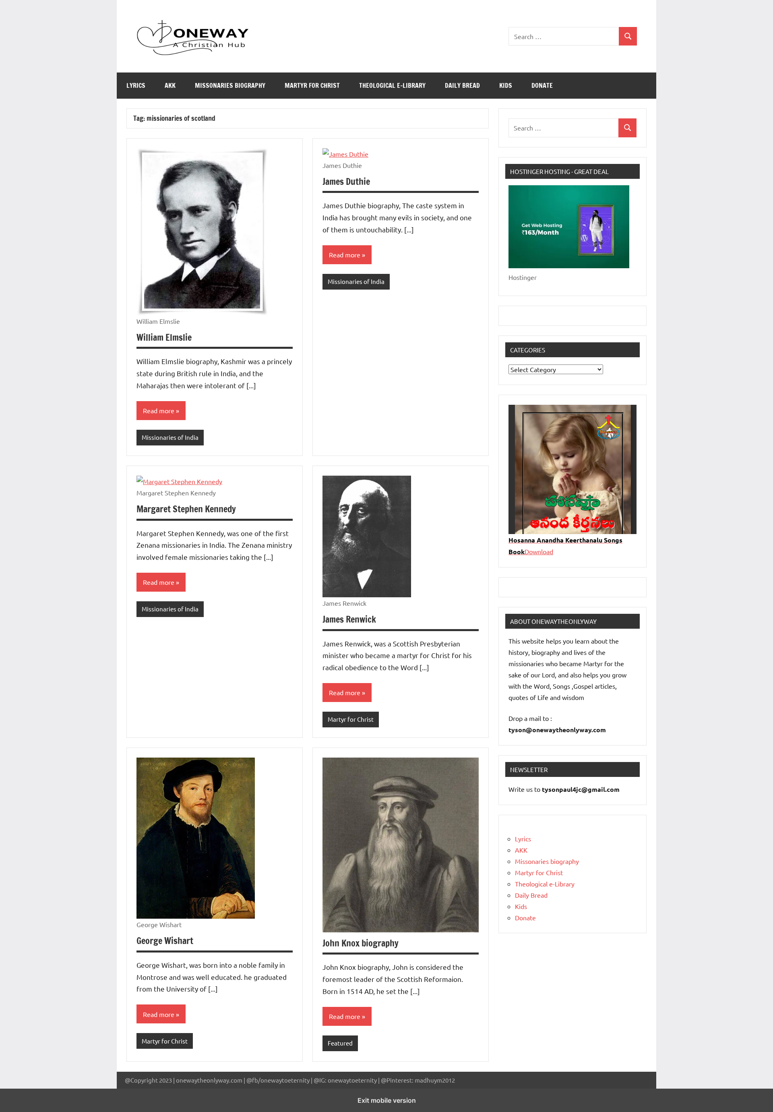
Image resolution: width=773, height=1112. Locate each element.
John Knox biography (360, 943)
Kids (505, 85)
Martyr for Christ (312, 85)
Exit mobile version (387, 1100)
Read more (158, 410)
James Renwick (349, 619)
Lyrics (135, 85)
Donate (542, 85)
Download (539, 551)
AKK (170, 85)
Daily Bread (462, 85)
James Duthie (346, 181)
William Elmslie (164, 337)
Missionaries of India (170, 437)
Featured (340, 1043)
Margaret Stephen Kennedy (186, 509)
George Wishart (164, 940)
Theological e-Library (392, 85)
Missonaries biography (230, 85)
